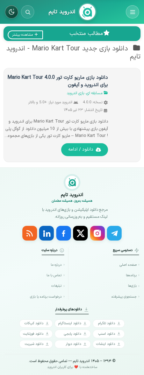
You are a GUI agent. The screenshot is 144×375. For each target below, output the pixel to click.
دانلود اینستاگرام (69, 323)
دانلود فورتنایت (33, 333)
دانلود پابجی (72, 333)
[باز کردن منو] (132, 12)
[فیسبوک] (63, 233)
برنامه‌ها (131, 275)
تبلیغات (56, 286)
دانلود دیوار (73, 344)
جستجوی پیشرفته (124, 296)
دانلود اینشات (105, 344)
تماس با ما (54, 275)
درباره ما (56, 265)
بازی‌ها (132, 286)
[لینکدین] (46, 233)
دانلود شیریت (34, 344)
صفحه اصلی (128, 265)
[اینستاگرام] (97, 233)
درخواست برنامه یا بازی (46, 296)
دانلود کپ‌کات (33, 323)
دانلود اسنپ (106, 333)
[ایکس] (80, 233)
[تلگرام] (114, 233)
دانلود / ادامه (80, 149)
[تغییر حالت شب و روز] (11, 12)
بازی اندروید (75, 93)
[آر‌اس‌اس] (29, 233)
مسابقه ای (94, 93)
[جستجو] (27, 12)
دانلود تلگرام (106, 323)
